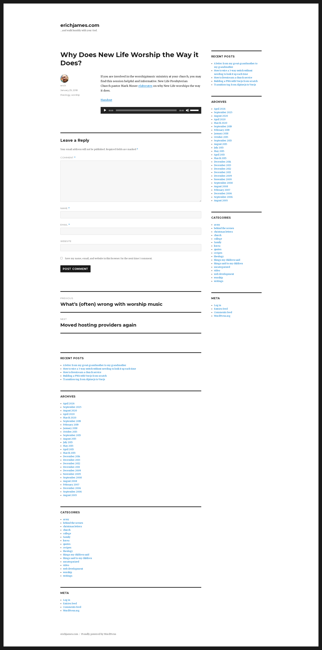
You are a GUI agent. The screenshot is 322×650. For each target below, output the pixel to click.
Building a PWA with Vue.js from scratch (85, 375)
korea (66, 540)
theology (65, 95)
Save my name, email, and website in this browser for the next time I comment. (108, 258)
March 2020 (69, 417)
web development (73, 568)
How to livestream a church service (82, 372)
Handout (106, 100)
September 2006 (72, 491)
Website (65, 241)
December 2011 (71, 467)
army (66, 519)
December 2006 (72, 488)
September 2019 (72, 421)
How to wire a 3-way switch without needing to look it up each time (99, 368)
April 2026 (68, 403)
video (66, 565)
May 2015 (68, 445)
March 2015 (69, 453)
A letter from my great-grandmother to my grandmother (94, 365)
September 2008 (72, 477)
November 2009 (72, 474)
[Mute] (187, 110)
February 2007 (71, 484)
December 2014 (71, 456)
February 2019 (70, 424)
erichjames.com (79, 25)
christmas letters (72, 526)
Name (65, 208)
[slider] (195, 110)
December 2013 (71, 460)
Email (65, 224)
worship (75, 95)
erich (63, 85)
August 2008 (70, 481)
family (66, 537)
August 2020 (70, 410)
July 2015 (68, 442)
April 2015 (68, 449)
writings (67, 575)
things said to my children (77, 558)
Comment (68, 157)
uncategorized (71, 561)
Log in (66, 600)
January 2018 (70, 428)
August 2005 (70, 495)
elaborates (145, 85)
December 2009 (72, 470)
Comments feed (72, 607)
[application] (151, 110)
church (66, 530)
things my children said (76, 554)
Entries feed (70, 603)
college (67, 533)
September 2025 (72, 407)
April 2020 (69, 414)
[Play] (105, 110)
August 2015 (69, 438)
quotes (66, 544)
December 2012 (71, 463)
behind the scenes (73, 523)
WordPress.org (71, 610)
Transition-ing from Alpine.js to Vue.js (84, 379)
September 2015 (72, 435)
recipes (67, 547)
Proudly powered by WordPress (98, 634)
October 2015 (70, 431)
